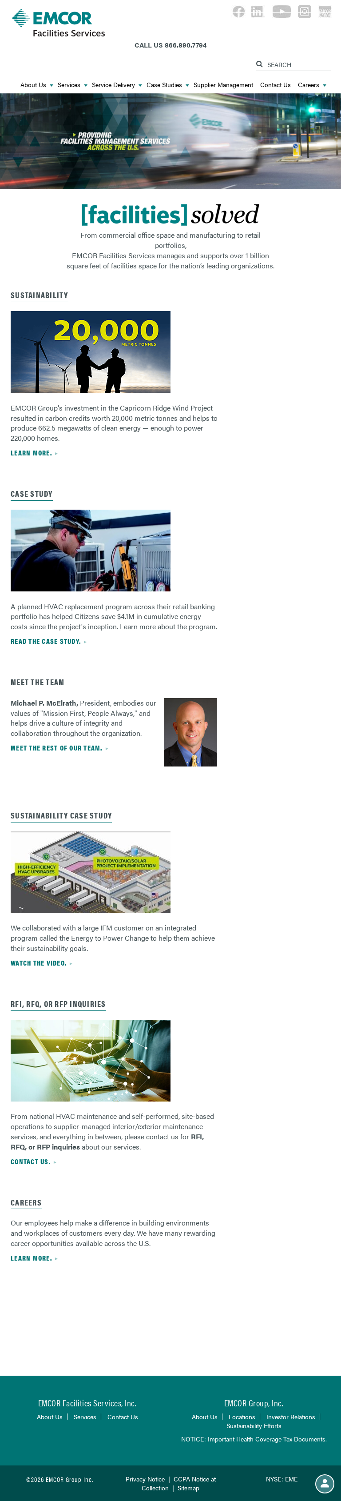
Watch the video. (39, 963)
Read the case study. (46, 641)
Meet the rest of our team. (57, 748)
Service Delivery (113, 84)
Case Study (32, 493)
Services (69, 84)
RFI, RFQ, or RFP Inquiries (58, 1003)
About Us (33, 84)
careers (26, 1202)
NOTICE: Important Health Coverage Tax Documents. (254, 1438)
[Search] (261, 62)
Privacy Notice (145, 1478)
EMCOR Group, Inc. (254, 1402)
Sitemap (188, 1487)
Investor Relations (290, 1416)
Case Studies (164, 84)
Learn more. (31, 452)
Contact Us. (31, 1161)
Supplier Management (223, 84)
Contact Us (275, 84)
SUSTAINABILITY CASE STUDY (61, 815)
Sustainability (39, 294)
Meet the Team (37, 681)
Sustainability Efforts (254, 1425)
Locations (242, 1416)
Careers (308, 84)
